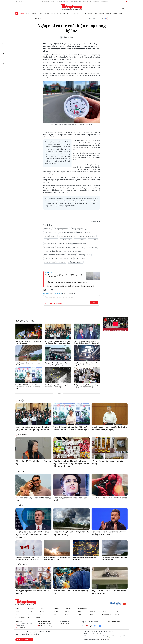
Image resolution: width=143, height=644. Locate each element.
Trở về (3, 63)
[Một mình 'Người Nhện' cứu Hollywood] (110, 485)
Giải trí (95, 13)
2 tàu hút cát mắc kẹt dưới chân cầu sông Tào (27, 364)
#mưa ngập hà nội (85, 255)
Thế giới (53, 13)
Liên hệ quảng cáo (44, 621)
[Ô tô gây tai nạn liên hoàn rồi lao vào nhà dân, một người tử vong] (58, 353)
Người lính (80, 13)
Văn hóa (90, 13)
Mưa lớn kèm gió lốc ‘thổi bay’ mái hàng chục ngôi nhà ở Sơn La (85, 364)
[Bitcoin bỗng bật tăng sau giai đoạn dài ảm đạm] (86, 548)
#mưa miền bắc (91, 247)
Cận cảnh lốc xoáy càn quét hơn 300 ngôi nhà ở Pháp (114, 558)
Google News (105, 18)
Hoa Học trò (87, 1)
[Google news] (101, 625)
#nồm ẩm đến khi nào (75, 262)
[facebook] (124, 1)
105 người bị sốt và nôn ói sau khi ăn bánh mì (32, 592)
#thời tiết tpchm (78, 247)
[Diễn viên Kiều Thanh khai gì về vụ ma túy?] (33, 448)
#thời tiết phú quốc (63, 247)
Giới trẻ (59, 13)
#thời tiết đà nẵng (50, 244)
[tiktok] (92, 626)
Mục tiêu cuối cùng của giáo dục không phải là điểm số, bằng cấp (109, 428)
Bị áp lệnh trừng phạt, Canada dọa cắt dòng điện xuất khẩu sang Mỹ (27, 558)
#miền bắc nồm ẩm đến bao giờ (55, 262)
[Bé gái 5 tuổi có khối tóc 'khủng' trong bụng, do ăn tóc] (110, 578)
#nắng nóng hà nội (50, 232)
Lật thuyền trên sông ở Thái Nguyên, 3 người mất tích (28, 342)
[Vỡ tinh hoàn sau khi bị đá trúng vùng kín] (71, 578)
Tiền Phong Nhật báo (62, 1)
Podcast (56, 608)
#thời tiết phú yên (65, 244)
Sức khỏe (46, 13)
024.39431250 (21, 627)
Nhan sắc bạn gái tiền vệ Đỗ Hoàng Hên (33, 499)
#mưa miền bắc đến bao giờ (72, 251)
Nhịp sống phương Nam (34, 617)
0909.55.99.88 (43, 623)
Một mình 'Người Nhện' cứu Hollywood (109, 497)
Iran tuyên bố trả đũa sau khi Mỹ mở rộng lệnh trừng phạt (57, 558)
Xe (85, 13)
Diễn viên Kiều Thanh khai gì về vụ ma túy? (33, 462)
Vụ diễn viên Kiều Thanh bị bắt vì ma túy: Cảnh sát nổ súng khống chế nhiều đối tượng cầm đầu (71, 463)
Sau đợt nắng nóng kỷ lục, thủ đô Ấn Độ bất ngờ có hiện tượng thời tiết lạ (64, 276)
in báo (98, 18)
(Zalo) (49, 623)
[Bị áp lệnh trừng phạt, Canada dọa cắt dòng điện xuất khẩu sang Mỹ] (28, 548)
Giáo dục (101, 13)
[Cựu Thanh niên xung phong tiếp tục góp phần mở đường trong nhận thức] (58, 331)
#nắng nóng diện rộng (62, 229)
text (94, 18)
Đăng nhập (46, 293)
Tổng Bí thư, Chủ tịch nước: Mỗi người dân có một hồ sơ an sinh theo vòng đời (28, 387)
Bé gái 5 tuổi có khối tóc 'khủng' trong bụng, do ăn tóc (109, 592)
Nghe (3, 45)
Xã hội (22, 13)
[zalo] (96, 625)
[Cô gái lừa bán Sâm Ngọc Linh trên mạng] (110, 448)
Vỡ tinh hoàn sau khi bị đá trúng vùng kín (70, 592)
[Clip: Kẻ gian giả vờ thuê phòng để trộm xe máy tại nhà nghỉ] (58, 375)
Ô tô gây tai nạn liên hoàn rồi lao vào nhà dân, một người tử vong (57, 364)
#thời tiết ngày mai (50, 236)
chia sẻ (90, 18)
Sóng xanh (34, 13)
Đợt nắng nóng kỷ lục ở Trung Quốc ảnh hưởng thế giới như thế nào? (70, 286)
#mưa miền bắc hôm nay (52, 251)
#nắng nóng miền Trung (67, 232)
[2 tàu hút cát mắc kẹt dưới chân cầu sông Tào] (28, 353)
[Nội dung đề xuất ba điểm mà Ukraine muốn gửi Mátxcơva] (110, 519)
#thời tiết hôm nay (83, 232)
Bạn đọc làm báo (25, 639)
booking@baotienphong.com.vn (47, 626)
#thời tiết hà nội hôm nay (67, 236)
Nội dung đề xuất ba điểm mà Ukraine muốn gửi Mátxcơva (109, 533)
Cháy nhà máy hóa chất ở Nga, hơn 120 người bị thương (71, 533)
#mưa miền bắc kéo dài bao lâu (54, 255)
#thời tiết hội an (49, 247)
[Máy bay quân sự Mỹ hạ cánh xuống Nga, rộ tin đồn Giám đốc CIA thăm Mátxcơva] (33, 519)
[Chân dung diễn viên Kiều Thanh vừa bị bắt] (71, 485)
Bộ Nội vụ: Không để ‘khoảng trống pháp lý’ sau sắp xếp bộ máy (86, 386)
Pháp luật (65, 13)
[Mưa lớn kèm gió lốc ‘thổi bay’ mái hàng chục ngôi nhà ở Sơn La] (87, 353)
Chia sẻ (3, 49)
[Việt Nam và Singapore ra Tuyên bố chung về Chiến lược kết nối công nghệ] (87, 331)
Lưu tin (3, 54)
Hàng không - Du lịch (107, 614)
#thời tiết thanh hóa (51, 240)
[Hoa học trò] (125, 603)
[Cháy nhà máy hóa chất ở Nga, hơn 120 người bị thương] (71, 519)
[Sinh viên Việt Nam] (115, 603)
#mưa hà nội (72, 255)
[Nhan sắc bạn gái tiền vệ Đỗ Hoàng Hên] (33, 485)
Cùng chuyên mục (24, 321)
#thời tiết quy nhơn (79, 244)
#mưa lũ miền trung (50, 258)
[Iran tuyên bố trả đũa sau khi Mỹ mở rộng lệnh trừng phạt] (57, 548)
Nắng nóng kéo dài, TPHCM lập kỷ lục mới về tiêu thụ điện (67, 282)
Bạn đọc (92, 614)
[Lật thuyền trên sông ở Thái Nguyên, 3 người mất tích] (28, 331)
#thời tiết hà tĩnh (80, 240)
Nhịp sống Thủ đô (20, 617)
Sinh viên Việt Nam (76, 1)
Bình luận (3, 59)
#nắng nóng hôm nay (79, 229)
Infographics (82, 608)
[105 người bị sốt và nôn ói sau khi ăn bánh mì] (33, 578)
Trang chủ (16, 13)
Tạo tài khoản (58, 293)
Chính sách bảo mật (113, 621)
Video (120, 13)
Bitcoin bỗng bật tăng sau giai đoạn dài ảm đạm (85, 558)
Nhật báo (31, 608)
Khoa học (108, 13)
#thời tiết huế (93, 240)
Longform (68, 608)
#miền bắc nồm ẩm (80, 258)
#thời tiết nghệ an (66, 240)
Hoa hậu (115, 13)
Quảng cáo (104, 1)
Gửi (94, 303)
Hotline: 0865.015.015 (47, 1)
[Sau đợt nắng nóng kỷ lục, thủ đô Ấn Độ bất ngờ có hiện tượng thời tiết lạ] (93, 276)
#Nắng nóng (48, 229)
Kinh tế (27, 13)
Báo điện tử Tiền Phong (71, 7)
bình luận (101, 18)
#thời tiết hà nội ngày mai (87, 236)
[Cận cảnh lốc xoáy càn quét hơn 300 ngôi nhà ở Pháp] (115, 548)
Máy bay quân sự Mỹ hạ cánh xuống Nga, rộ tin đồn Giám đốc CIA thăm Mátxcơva (32, 534)
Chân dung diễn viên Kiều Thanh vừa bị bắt (70, 499)
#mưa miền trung (66, 258)
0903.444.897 (65, 623)
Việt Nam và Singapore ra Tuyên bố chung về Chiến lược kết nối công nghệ (87, 342)
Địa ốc (40, 13)
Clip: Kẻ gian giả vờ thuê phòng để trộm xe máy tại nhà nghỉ (56, 386)
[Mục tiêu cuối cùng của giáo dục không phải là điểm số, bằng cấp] (110, 414)
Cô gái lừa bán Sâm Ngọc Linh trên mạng (107, 462)
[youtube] (127, 1)
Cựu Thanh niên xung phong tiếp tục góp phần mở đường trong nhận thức (57, 342)
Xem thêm (126, 13)
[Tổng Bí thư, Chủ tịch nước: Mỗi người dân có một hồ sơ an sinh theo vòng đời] (28, 375)
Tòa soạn (96, 1)
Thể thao (72, 13)
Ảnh (41, 608)
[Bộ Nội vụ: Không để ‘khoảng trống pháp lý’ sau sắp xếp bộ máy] (87, 375)
